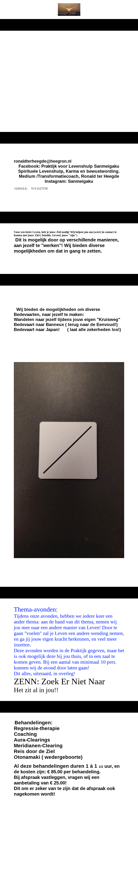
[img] (69, 9)
